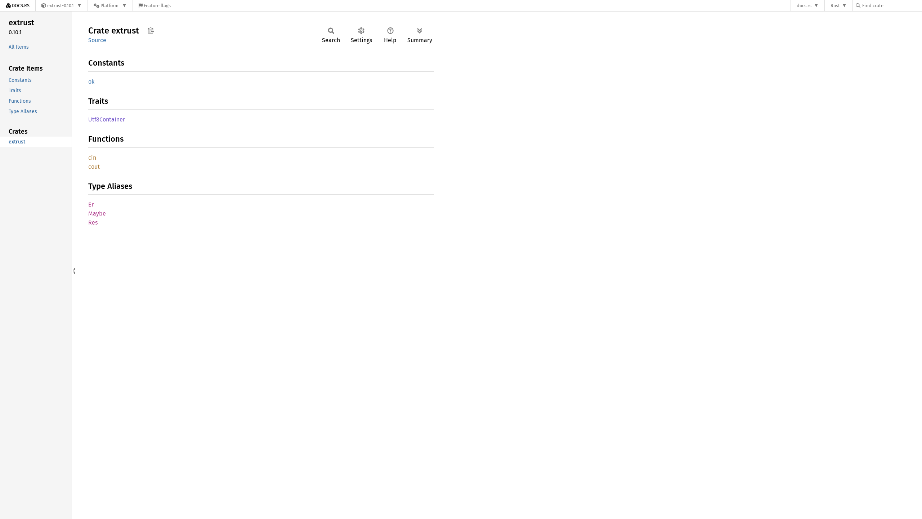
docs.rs (804, 5)
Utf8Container (106, 119)
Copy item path (151, 30)
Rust (835, 5)
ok (91, 81)
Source (97, 40)
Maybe (97, 213)
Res (93, 222)
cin (92, 157)
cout (94, 166)
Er (91, 204)
